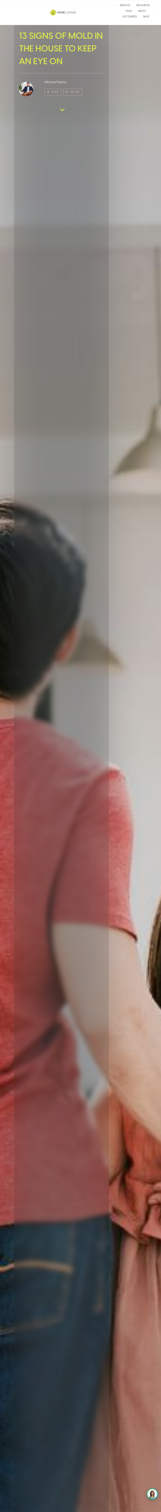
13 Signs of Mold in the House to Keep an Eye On (61, 48)
